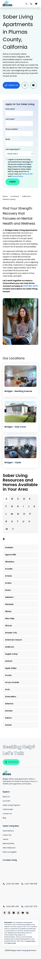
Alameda (9, 604)
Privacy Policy (17, 176)
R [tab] (6, 521)
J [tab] (28, 506)
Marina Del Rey (8, 843)
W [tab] (7, 529)
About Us (6, 797)
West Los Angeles (10, 852)
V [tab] (29, 521)
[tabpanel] (20, 633)
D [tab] (24, 498)
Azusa (8, 590)
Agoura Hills (10, 554)
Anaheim (9, 547)
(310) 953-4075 (30, 286)
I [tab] (23, 506)
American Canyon (13, 639)
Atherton (9, 703)
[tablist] (20, 513)
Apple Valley (11, 668)
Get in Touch (13, 762)
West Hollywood (9, 848)
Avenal (8, 725)
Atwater (9, 710)
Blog (4, 818)
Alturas (8, 625)
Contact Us (13, 85)
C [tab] (18, 498)
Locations (15, 196)
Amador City (11, 632)
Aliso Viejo (9, 618)
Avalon (8, 583)
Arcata (8, 675)
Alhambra (9, 561)
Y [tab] (13, 529)
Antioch (8, 661)
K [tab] (34, 506)
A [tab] (6, 498)
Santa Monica (8, 831)
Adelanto (9, 597)
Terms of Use (27, 174)
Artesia (8, 576)
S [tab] (12, 521)
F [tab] (6, 506)
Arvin (7, 689)
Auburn (8, 718)
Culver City (7, 835)
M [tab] (12, 514)
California (26, 196)
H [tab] (18, 506)
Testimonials (8, 809)
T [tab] (17, 521)
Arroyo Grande (12, 682)
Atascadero (10, 696)
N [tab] (18, 514)
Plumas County (9, 199)
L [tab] (6, 514)
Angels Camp (11, 654)
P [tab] (30, 514)
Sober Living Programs (11, 805)
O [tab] (24, 514)
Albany (8, 611)
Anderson (9, 647)
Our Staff (6, 801)
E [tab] (29, 498)
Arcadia (8, 568)
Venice (5, 839)
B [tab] (12, 498)
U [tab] (23, 521)
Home (5, 196)
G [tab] (12, 506)
